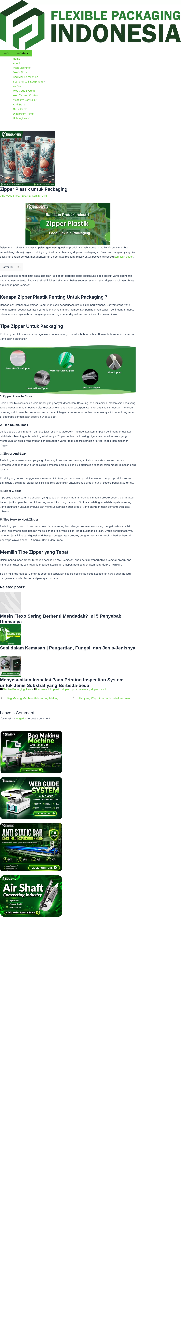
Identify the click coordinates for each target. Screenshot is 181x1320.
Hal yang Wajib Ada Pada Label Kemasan (105, 698)
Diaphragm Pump (23, 113)
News (29, 689)
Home (16, 58)
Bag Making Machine (25, 76)
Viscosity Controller (24, 99)
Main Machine (21, 67)
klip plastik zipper (58, 689)
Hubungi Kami (21, 118)
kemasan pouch (123, 256)
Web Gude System (24, 90)
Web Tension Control (25, 95)
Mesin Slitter (20, 72)
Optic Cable (20, 109)
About (16, 63)
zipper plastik (99, 689)
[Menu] (6, 53)
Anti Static (19, 104)
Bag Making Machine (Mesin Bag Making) (33, 698)
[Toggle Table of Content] (17, 267)
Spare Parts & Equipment (28, 81)
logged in (21, 718)
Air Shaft (18, 86)
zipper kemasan (79, 689)
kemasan (41, 689)
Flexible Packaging (14, 689)
